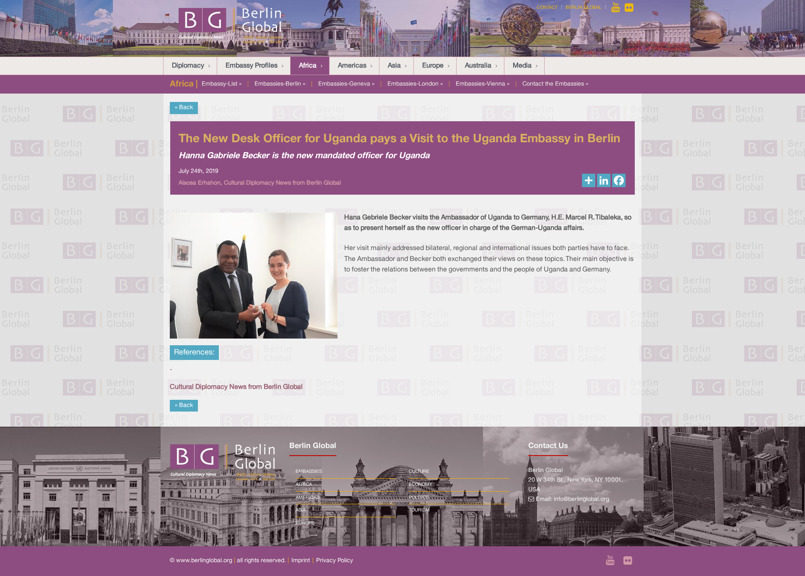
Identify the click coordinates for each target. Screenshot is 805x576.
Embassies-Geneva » (346, 84)
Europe (433, 66)
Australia (478, 66)
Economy (420, 484)
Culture (419, 471)
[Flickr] (629, 7)
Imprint (300, 560)
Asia (394, 66)
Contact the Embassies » (555, 84)
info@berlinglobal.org (581, 499)
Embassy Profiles (252, 66)
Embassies (309, 471)
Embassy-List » (222, 84)
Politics (419, 497)
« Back (184, 107)
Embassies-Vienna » (482, 84)
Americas (352, 66)
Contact (547, 7)
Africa (308, 66)
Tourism (419, 510)
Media (522, 66)
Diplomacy (188, 66)
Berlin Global (584, 7)
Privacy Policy (334, 560)
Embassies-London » (415, 84)
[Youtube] (616, 7)
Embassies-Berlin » (279, 84)
